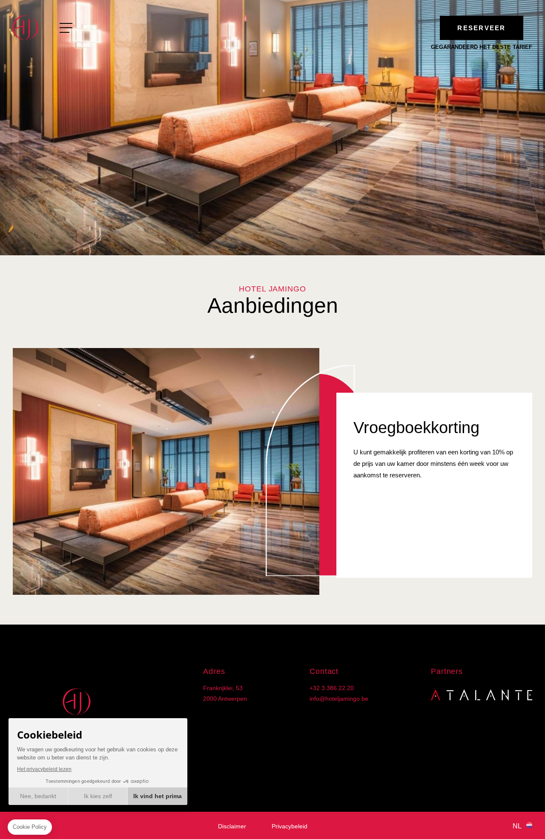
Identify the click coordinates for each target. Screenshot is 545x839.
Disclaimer (232, 826)
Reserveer (481, 27)
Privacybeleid (289, 826)
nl (517, 826)
